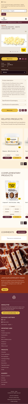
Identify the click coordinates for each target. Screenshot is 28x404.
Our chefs (3, 380)
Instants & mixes (5, 367)
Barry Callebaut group (6, 339)
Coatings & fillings (5, 358)
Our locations (4, 382)
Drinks (2, 369)
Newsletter (3, 343)
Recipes (3, 330)
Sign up (5, 289)
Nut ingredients (4, 356)
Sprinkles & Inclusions (12, 22)
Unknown (17, 211)
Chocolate (3, 352)
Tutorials (3, 384)
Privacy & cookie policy (14, 397)
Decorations (3, 22)
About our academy (5, 375)
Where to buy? (4, 346)
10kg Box (7, 211)
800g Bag (7, 209)
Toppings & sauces (5, 365)
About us (3, 337)
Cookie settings (14, 401)
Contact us (3, 341)
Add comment (21, 232)
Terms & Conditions (14, 395)
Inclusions (3, 360)
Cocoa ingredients (5, 354)
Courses (3, 377)
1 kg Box (17, 155)
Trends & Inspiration (5, 332)
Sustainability (4, 335)
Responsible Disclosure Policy (14, 399)
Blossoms (20, 22)
